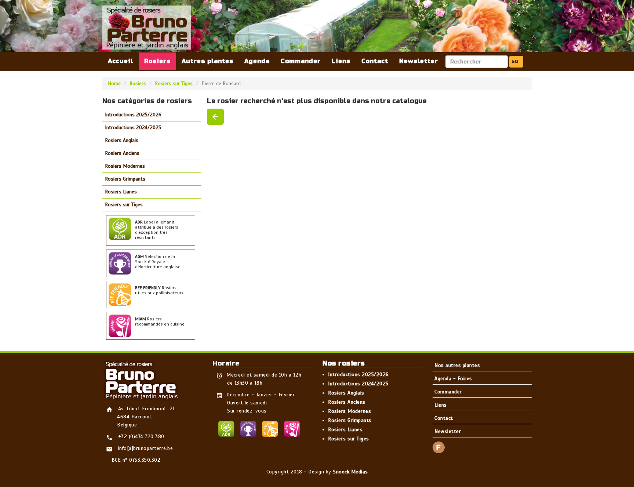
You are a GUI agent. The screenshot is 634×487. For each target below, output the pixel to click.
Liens (341, 61)
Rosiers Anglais (121, 140)
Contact (374, 61)
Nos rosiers (344, 363)
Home (114, 83)
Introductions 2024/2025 (133, 127)
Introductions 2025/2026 (133, 115)
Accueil (120, 61)
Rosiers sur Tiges (174, 83)
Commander (301, 61)
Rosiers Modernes (125, 166)
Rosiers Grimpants (125, 179)
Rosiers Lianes (121, 192)
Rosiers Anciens (122, 153)
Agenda (257, 61)
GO (514, 61)
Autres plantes (207, 61)
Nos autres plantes (457, 365)
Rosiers (157, 61)
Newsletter (418, 61)
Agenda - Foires (453, 378)
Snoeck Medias (350, 472)
